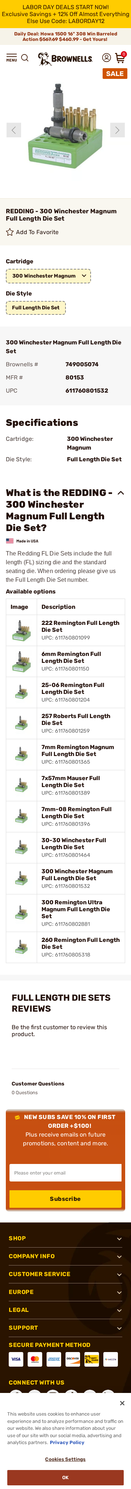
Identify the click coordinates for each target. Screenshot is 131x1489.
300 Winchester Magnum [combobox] (44, 276)
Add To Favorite (37, 232)
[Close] (122, 1403)
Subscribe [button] (65, 1198)
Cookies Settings (65, 1459)
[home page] (65, 59)
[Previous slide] (14, 130)
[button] (11, 58)
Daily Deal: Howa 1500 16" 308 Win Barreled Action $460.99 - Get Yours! (65, 36)
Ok (65, 1477)
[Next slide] (117, 130)
